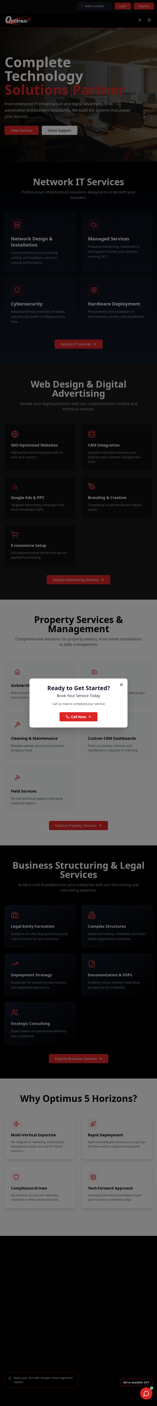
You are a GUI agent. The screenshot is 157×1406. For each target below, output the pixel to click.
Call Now (78, 716)
